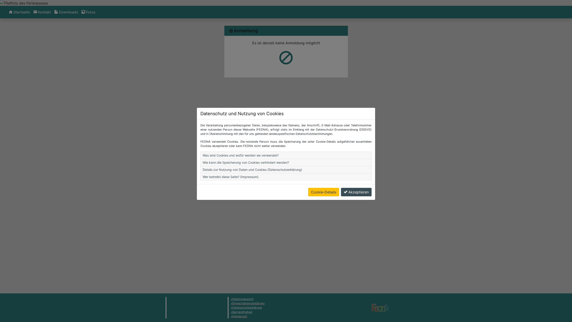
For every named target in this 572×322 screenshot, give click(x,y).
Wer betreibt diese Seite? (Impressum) (231, 177)
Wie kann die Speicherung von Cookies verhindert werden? (246, 162)
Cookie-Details (323, 192)
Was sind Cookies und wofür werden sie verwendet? (241, 155)
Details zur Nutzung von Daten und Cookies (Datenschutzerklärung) (252, 170)
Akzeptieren (358, 192)
